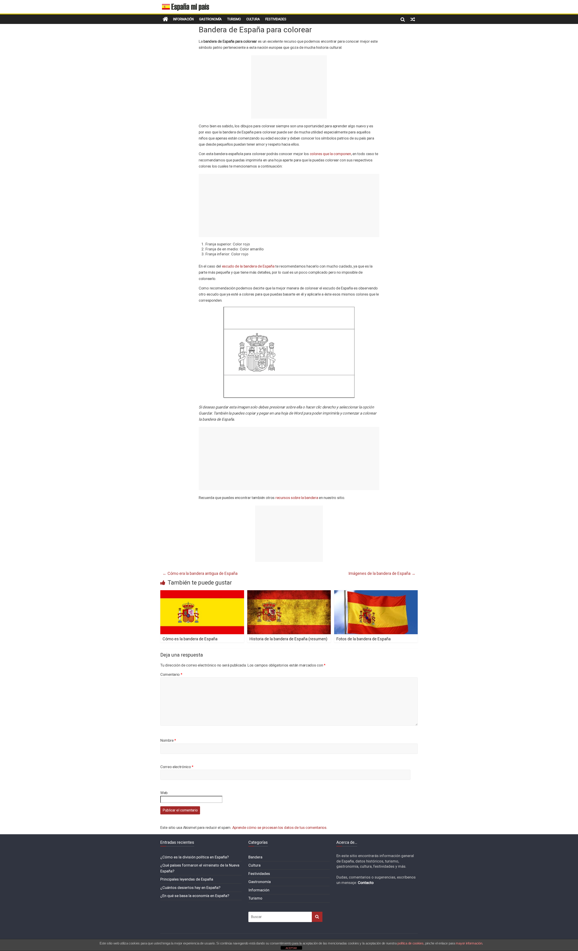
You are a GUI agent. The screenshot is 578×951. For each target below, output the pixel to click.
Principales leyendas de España (186, 879)
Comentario (171, 674)
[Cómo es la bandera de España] (202, 593)
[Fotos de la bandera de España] (376, 593)
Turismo (234, 19)
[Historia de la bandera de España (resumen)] (289, 593)
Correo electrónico (176, 767)
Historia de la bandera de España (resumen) (288, 638)
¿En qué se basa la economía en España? (194, 895)
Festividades (275, 19)
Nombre (168, 740)
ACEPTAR (291, 948)
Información (183, 19)
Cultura (253, 19)
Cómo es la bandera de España (190, 638)
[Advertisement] (289, 87)
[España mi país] (165, 19)
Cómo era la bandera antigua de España (200, 573)
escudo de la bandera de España (248, 266)
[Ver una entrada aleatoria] (413, 19)
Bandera (255, 857)
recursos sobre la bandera (296, 497)
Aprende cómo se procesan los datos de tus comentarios (279, 827)
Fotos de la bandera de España (363, 638)
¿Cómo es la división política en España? (194, 857)
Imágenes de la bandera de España (381, 573)
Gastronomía (210, 19)
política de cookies (410, 943)
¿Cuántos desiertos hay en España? (190, 887)
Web (164, 792)
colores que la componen (330, 154)
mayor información (469, 943)
